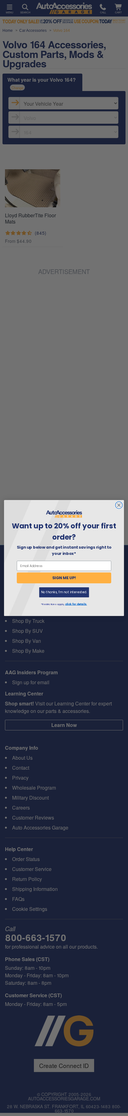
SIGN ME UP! (64, 578)
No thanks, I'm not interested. (64, 592)
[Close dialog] (118, 505)
